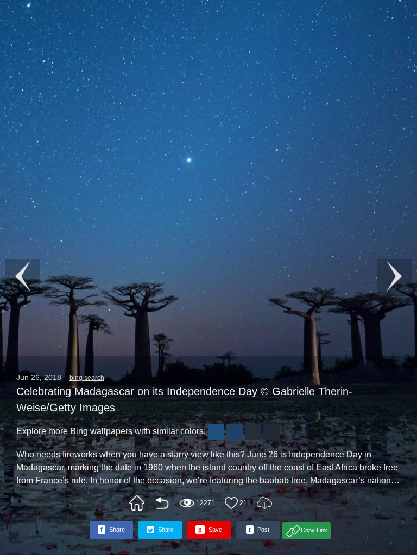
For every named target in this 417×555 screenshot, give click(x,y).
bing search (87, 378)
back (161, 503)
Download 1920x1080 (264, 503)
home (136, 503)
